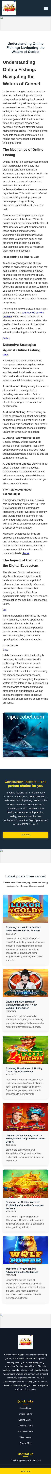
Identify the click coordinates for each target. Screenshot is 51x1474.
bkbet (5, 354)
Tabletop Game (26, 1425)
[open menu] (45, 8)
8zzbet (6, 338)
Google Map (25, 1443)
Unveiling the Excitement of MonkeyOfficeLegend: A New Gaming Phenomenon (21, 1005)
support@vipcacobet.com (29, 1460)
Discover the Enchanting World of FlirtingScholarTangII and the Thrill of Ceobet (25, 1138)
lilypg (5, 649)
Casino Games (26, 1420)
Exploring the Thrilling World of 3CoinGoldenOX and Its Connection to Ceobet (25, 1205)
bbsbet (25, 553)
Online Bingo (25, 1408)
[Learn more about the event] (25, 23)
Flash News (25, 1437)
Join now (25, 835)
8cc (4, 610)
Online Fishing (25, 1414)
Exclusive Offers (25, 1431)
